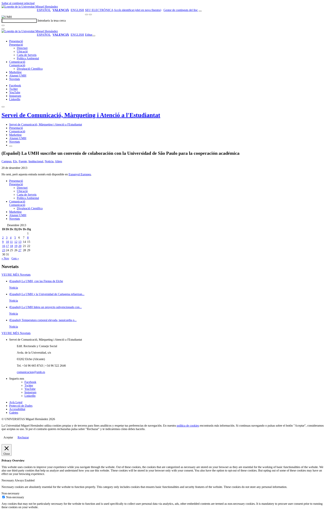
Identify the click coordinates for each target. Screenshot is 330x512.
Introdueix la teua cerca (52, 20)
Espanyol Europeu (80, 174)
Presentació (16, 41)
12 (15, 241)
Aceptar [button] (8, 437)
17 (7, 246)
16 (3, 246)
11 (11, 241)
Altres (58, 161)
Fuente (23, 161)
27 (19, 250)
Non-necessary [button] (10, 493)
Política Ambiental (28, 58)
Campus (6, 161)
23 (3, 250)
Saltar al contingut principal (18, 3)
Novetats (14, 79)
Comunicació (17, 61)
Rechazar (23, 437)
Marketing (15, 72)
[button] (16, 44)
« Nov (5, 258)
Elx (15, 161)
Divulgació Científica (30, 68)
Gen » (15, 258)
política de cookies (188, 425)
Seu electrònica (99, 10)
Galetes (13, 412)
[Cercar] (3, 25)
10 (7, 241)
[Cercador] (200, 11)
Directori (22, 48)
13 (19, 241)
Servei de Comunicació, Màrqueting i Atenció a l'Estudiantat (81, 115)
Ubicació (22, 51)
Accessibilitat (17, 409)
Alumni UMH (17, 75)
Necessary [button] (8, 480)
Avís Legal (15, 402)
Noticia (49, 161)
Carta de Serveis (26, 55)
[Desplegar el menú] (90, 14)
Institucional (35, 161)
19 (15, 246)
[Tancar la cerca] (3, 28)
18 (11, 246)
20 (19, 246)
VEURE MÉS (16, 274)
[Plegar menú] (93, 35)
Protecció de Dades (20, 405)
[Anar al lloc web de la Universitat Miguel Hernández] (30, 6)
